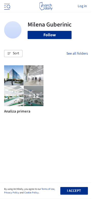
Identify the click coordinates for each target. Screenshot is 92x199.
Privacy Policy (11, 192)
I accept (74, 190)
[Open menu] (6, 6)
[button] (13, 53)
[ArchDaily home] (45, 6)
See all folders (77, 53)
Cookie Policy (31, 192)
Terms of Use (47, 189)
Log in (82, 6)
